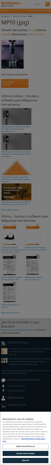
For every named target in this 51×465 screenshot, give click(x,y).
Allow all (25, 460)
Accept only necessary (25, 453)
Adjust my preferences (25, 446)
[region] (25, 438)
